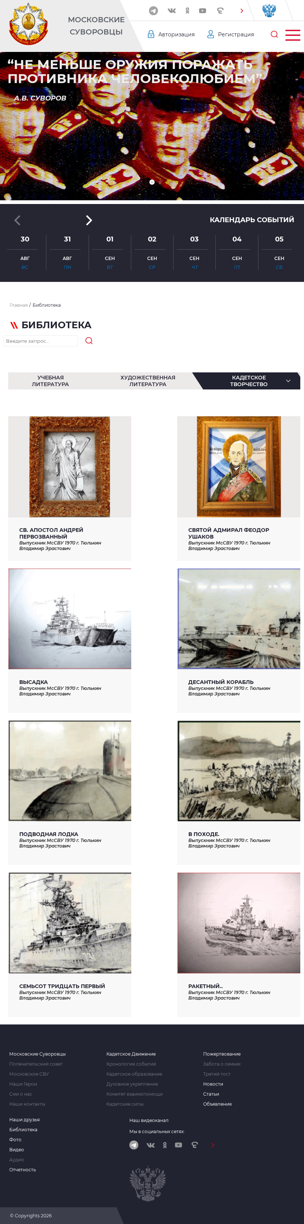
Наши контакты (27, 1104)
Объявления (217, 1104)
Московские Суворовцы (96, 25)
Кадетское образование (134, 1074)
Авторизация (176, 34)
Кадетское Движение (131, 1054)
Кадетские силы (124, 1104)
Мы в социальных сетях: (157, 1131)
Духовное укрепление (132, 1084)
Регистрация (236, 34)
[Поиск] (274, 34)
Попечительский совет (36, 1064)
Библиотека (23, 1130)
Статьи (211, 1094)
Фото (15, 1140)
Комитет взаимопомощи (134, 1094)
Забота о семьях (222, 1064)
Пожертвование (222, 1054)
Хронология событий (131, 1064)
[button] (241, 11)
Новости (213, 1084)
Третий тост (217, 1074)
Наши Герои (23, 1084)
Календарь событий (252, 220)
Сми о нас (20, 1094)
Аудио (16, 1160)
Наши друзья (24, 1120)
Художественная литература (147, 381)
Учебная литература (50, 381)
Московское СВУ (29, 1074)
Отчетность (22, 1170)
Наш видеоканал (149, 1120)
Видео (16, 1150)
